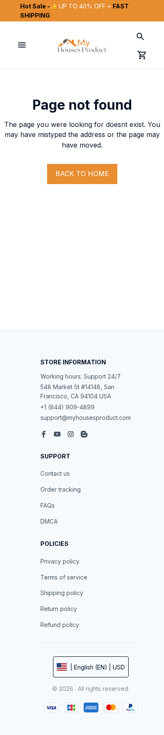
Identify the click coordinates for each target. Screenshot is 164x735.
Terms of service (63, 577)
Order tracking (60, 489)
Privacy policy (59, 561)
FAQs (47, 505)
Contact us (55, 473)
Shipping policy (61, 592)
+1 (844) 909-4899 (67, 407)
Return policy (58, 608)
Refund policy (59, 624)
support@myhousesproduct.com (85, 417)
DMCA (49, 521)
